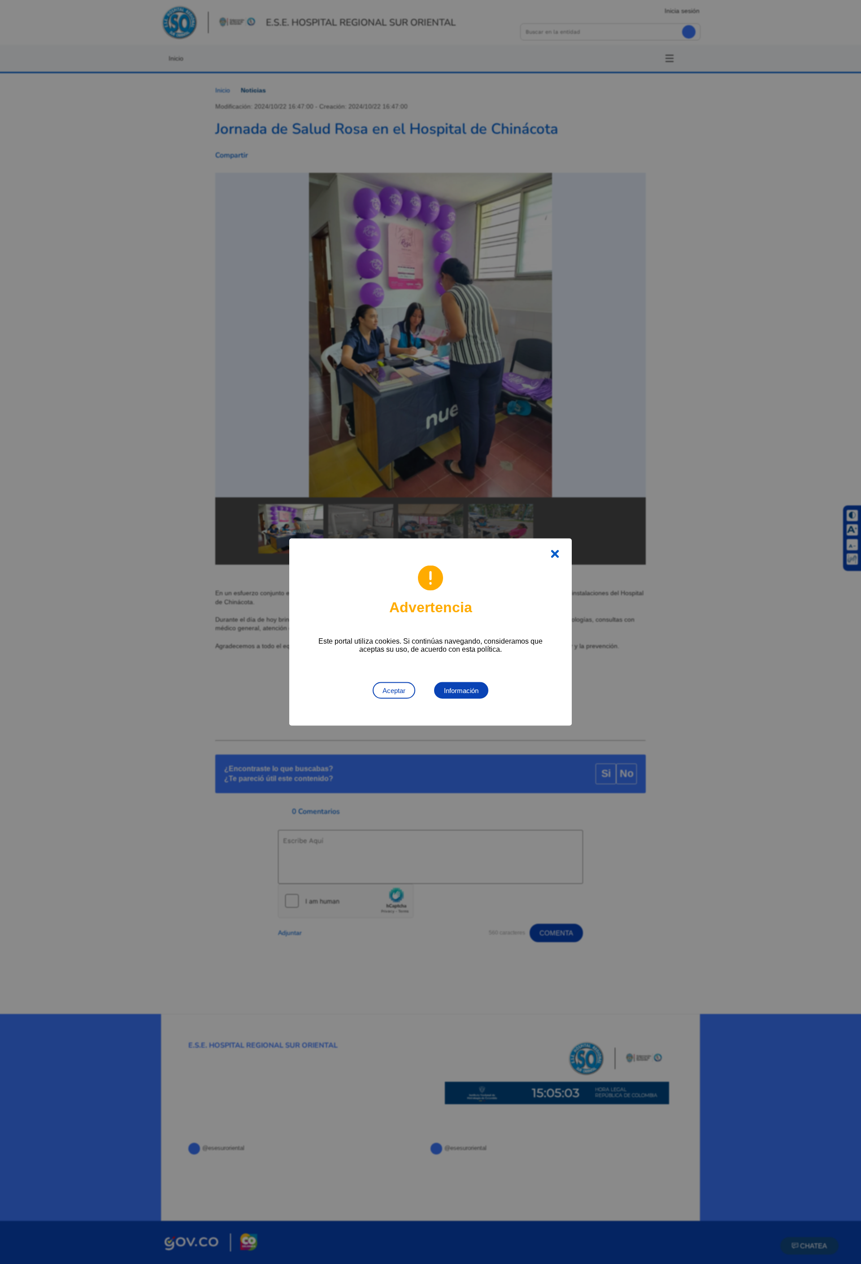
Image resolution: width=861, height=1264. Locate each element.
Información (461, 690)
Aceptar (394, 690)
